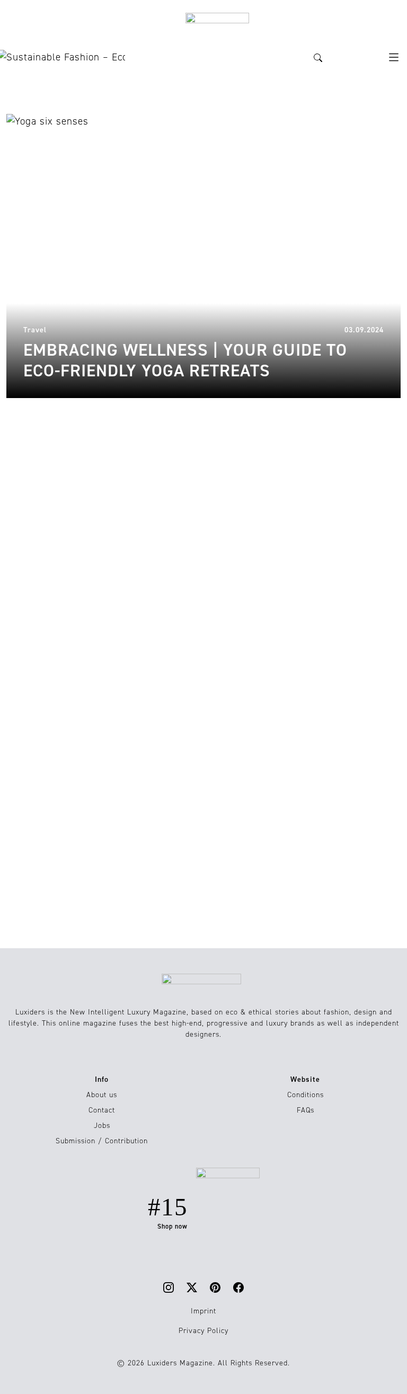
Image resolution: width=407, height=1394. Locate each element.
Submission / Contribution (102, 1141)
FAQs (305, 1110)
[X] (192, 1287)
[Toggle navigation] (394, 57)
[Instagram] (168, 1287)
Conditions (305, 1095)
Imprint (203, 1311)
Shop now (172, 1226)
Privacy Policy (203, 1331)
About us (101, 1095)
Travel (221, 432)
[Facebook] (238, 1287)
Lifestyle (22, 432)
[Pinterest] (215, 1287)
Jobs (102, 1126)
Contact (102, 1110)
